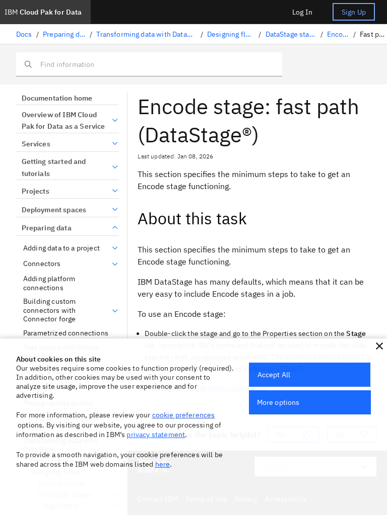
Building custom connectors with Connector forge (49, 310)
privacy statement (155, 434)
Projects (35, 191)
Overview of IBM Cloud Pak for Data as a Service (63, 120)
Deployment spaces (54, 209)
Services (36, 143)
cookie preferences (183, 414)
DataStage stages (291, 34)
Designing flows (230, 34)
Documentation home (57, 98)
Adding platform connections (49, 283)
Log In (302, 12)
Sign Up (354, 12)
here (162, 464)
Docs (24, 34)
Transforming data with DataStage (146, 34)
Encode (338, 34)
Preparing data (64, 34)
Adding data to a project (61, 248)
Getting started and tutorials (54, 167)
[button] (379, 346)
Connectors (42, 264)
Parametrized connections (65, 333)
